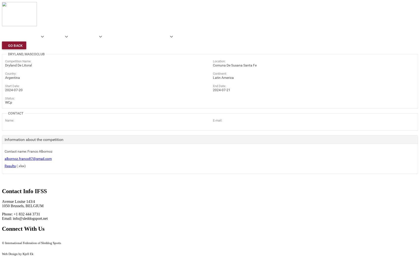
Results (10, 166)
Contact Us (9, 246)
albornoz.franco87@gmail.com (28, 159)
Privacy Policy (11, 250)
